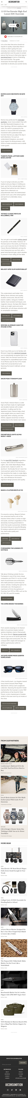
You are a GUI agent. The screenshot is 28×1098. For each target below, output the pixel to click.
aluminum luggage (20, 353)
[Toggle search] (26, 2)
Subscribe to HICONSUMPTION (14, 36)
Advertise (7, 1074)
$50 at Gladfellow (7, 204)
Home (2, 4)
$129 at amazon (17, 315)
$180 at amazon (19, 425)
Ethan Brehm (5, 40)
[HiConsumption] (14, 2)
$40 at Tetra (5, 208)
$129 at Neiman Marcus (8, 319)
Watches (3, 826)
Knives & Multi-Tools (6, 763)
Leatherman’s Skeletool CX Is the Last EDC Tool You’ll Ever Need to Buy (12, 768)
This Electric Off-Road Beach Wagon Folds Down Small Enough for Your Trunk (13, 871)
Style (2, 795)
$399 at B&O (5, 538)
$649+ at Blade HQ (15, 650)
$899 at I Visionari (20, 707)
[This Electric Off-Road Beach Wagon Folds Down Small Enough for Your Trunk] (14, 856)
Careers (7, 1078)
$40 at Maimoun (19, 204)
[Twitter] (12, 1090)
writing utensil (22, 239)
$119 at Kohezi (5, 259)
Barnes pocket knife (19, 634)
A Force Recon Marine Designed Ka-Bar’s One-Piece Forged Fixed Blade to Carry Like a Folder (13, 932)
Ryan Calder (4, 875)
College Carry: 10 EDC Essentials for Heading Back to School (13, 901)
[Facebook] (16, 1090)
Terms (20, 1076)
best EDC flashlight (12, 460)
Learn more (19, 7)
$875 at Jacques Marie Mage (9, 703)
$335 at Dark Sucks (7, 484)
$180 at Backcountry (7, 429)
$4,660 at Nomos (6, 150)
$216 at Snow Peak (7, 425)
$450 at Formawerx (7, 598)
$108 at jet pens (16, 259)
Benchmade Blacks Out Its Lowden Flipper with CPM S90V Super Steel (13, 994)
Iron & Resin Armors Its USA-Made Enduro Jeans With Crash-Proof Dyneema (13, 800)
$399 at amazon (6, 542)
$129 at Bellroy (6, 315)
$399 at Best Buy (16, 538)
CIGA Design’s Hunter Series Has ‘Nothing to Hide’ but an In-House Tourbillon (12, 831)
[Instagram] (7, 1090)
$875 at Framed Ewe (7, 707)
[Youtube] (20, 1090)
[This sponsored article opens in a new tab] (14, 753)
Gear (6, 4)
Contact (7, 1076)
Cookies (21, 1074)
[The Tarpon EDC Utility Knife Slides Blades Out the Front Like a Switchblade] (14, 948)
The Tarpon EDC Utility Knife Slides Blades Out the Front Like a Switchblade (13, 963)
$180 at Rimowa (6, 373)
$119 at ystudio (6, 264)
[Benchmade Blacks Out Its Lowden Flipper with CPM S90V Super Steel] (14, 980)
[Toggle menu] (2, 2)
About (7, 1071)
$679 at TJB (5, 650)
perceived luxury (6, 57)
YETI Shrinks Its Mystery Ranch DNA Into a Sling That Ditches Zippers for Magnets (14, 1024)
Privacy (21, 1071)
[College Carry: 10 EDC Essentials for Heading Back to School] (14, 887)
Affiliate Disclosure (21, 1078)
